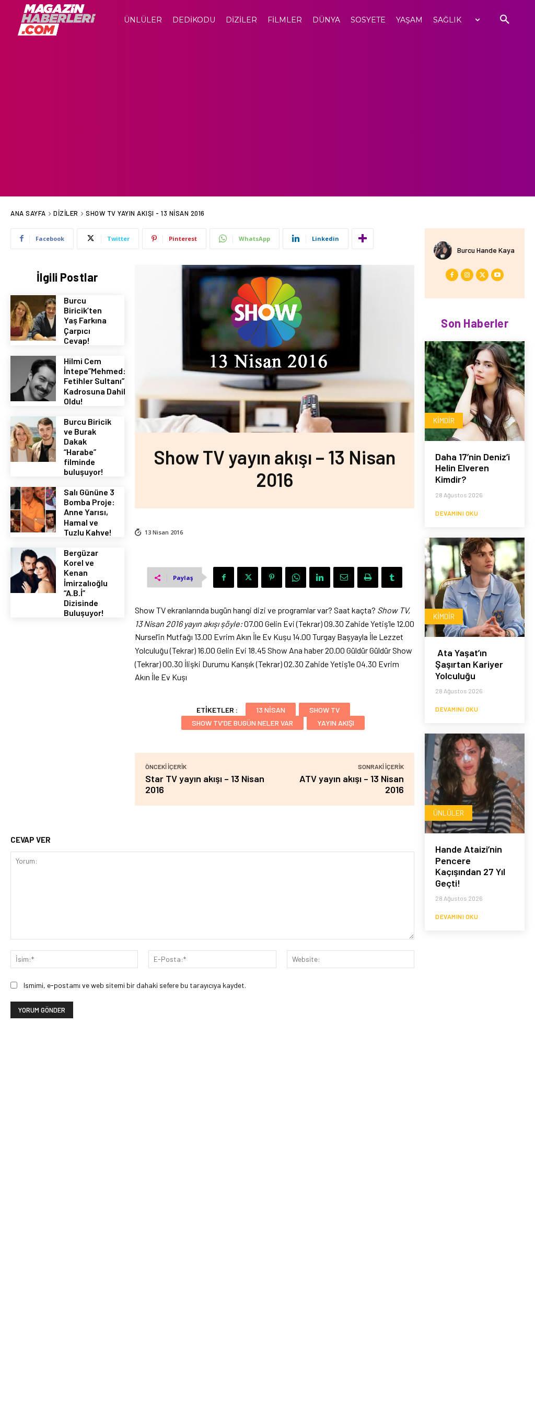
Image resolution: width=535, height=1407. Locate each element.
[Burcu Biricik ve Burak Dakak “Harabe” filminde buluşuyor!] (33, 439)
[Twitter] (247, 577)
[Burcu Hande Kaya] (445, 250)
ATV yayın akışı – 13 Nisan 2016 (351, 784)
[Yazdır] (367, 577)
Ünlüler (448, 812)
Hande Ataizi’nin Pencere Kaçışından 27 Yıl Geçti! (470, 866)
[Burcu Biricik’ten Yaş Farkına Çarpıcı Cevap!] (33, 318)
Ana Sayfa (28, 213)
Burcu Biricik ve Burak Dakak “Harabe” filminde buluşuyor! (87, 446)
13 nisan (270, 709)
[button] (505, 20)
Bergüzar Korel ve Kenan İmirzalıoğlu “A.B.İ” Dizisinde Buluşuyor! (86, 583)
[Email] (343, 577)
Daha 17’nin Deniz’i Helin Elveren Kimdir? (472, 468)
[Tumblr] (391, 577)
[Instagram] (467, 275)
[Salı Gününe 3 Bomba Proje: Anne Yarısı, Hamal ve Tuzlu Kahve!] (33, 509)
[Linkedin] (319, 577)
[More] (363, 238)
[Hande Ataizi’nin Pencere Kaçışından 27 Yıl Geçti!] (475, 783)
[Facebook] (223, 577)
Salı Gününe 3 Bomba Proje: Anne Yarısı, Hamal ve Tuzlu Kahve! (89, 512)
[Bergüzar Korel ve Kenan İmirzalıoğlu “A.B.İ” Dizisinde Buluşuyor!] (33, 570)
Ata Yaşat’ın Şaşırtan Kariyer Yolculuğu (469, 664)
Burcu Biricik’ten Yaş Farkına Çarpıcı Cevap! (85, 320)
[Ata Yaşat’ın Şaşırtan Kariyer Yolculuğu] (475, 587)
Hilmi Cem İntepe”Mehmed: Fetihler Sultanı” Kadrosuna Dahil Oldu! (95, 381)
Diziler (65, 213)
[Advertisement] (267, 118)
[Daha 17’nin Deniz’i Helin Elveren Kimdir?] (475, 391)
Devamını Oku (456, 513)
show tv (324, 709)
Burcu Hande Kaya (486, 250)
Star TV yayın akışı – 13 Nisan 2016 (204, 784)
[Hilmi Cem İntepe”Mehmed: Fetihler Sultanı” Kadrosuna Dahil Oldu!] (33, 378)
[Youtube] (497, 275)
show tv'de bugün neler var (242, 722)
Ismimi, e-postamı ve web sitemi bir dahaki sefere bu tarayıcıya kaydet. (135, 985)
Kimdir (444, 420)
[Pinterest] (271, 577)
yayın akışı (335, 722)
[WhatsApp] (295, 577)
